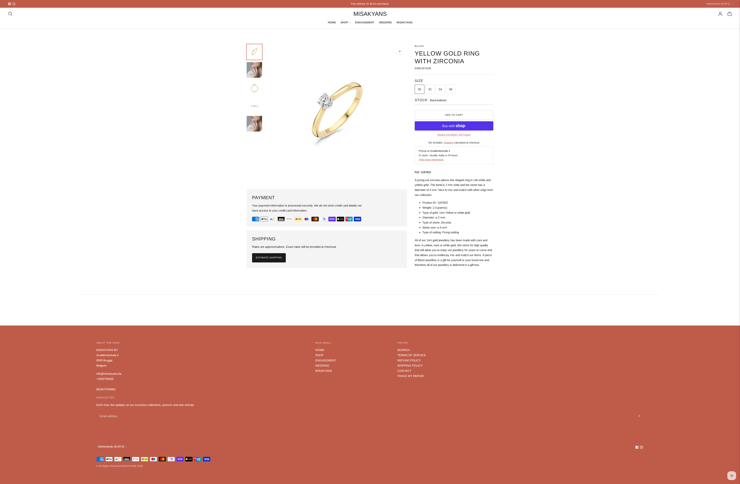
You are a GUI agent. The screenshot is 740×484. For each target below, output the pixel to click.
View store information (431, 159)
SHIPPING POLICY (410, 365)
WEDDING (385, 22)
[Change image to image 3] (254, 88)
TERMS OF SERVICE (411, 355)
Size (419, 81)
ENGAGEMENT (364, 22)
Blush (419, 46)
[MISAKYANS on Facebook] (9, 4)
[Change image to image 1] (254, 52)
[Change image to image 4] (254, 106)
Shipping (448, 142)
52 (429, 89)
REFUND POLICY (409, 360)
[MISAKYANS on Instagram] (14, 4)
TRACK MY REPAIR (410, 376)
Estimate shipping (269, 257)
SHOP (344, 22)
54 (440, 89)
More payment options (454, 134)
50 (419, 89)
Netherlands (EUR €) (718, 3)
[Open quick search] (10, 14)
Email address (108, 411)
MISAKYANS (404, 22)
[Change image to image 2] (254, 70)
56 (450, 89)
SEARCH (403, 350)
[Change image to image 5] (254, 124)
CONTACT (404, 370)
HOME (332, 22)
